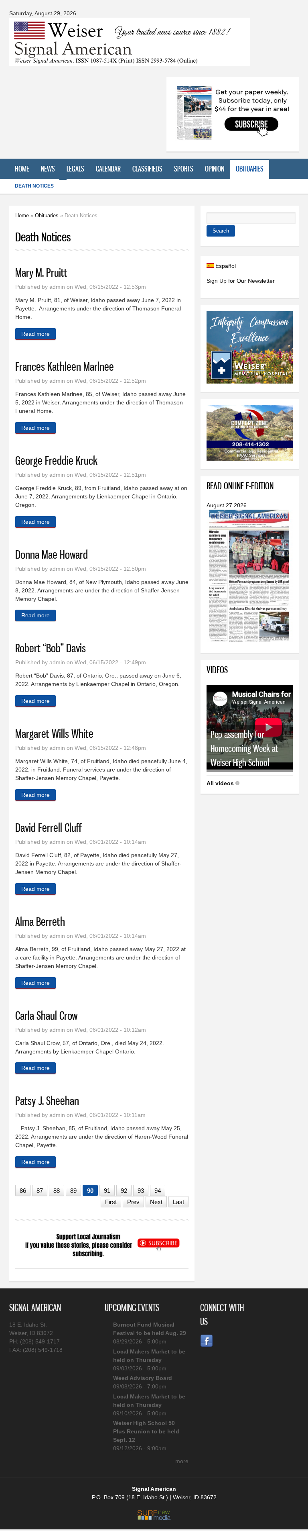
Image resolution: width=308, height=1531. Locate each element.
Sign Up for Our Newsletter (241, 281)
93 (141, 1190)
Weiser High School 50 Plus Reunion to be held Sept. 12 (146, 1431)
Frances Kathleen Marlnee (64, 366)
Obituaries (249, 169)
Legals (75, 169)
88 (56, 1190)
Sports (183, 169)
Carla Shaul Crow (46, 1015)
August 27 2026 (227, 505)
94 (157, 1190)
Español (225, 266)
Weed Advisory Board (142, 1378)
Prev (133, 1201)
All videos (220, 783)
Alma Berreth (40, 922)
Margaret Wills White (54, 734)
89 (73, 1190)
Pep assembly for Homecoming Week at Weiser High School (244, 748)
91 (107, 1190)
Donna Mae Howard (51, 554)
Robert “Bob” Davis (50, 648)
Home (22, 169)
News (48, 169)
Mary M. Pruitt (41, 272)
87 (39, 1190)
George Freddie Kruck (56, 460)
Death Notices (34, 186)
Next (156, 1201)
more (181, 1461)
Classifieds (147, 169)
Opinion (214, 169)
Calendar (108, 169)
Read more (38, 334)
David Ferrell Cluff (48, 828)
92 (124, 1190)
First (111, 1201)
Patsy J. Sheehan (47, 1101)
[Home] (129, 61)
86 (23, 1190)
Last (178, 1201)
